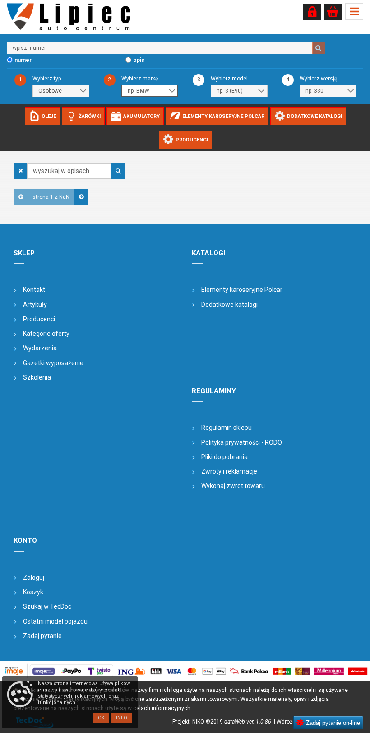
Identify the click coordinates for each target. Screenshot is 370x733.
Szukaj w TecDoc (47, 606)
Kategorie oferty (46, 333)
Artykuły (35, 304)
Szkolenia (37, 377)
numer (23, 60)
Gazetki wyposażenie (53, 362)
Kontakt (34, 289)
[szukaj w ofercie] (118, 171)
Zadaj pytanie (42, 635)
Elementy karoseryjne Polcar (241, 289)
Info (121, 717)
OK (101, 717)
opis (138, 60)
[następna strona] (81, 197)
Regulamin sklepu (226, 427)
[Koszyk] (333, 12)
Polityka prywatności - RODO (241, 442)
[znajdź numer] (318, 48)
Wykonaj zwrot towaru (233, 485)
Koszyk (33, 592)
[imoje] (185, 671)
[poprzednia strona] (21, 197)
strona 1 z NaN (50, 197)
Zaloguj (33, 577)
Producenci (39, 319)
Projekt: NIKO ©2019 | (223, 722)
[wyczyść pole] (21, 171)
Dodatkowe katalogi (229, 304)
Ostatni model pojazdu (55, 621)
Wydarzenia (40, 348)
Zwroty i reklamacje (229, 471)
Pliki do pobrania (224, 456)
